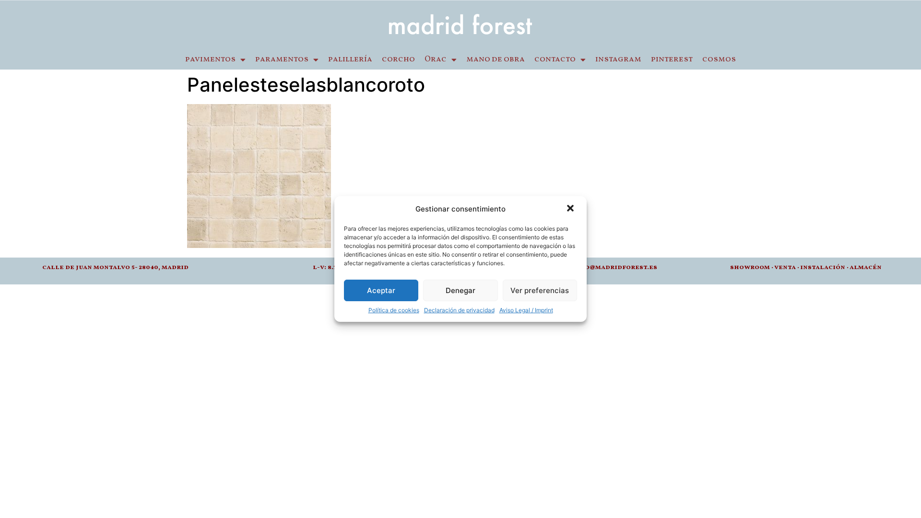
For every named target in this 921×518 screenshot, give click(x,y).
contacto (555, 59)
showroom (750, 267)
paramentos (281, 59)
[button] (571, 209)
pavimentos (210, 59)
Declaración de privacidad (459, 310)
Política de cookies (393, 310)
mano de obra (495, 59)
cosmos (719, 59)
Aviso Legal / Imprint (526, 310)
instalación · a (827, 267)
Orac (436, 59)
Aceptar (381, 290)
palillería (350, 59)
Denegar (460, 290)
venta (785, 267)
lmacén (868, 267)
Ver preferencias (539, 290)
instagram (618, 59)
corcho (398, 59)
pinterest (672, 59)
